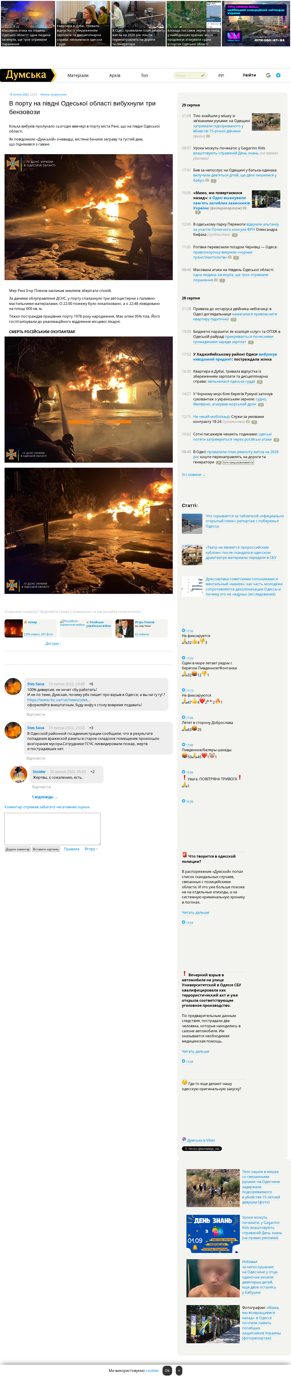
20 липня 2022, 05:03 (68, 771)
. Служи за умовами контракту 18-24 (228, 419)
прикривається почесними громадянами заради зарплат (233, 339)
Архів (114, 75)
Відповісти (36, 714)
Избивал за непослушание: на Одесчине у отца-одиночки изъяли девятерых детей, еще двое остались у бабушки (260, 1277)
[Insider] (18, 781)
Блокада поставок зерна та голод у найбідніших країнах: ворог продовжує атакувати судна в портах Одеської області (193, 37)
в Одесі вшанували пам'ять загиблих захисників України (221, 203)
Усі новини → (194, 474)
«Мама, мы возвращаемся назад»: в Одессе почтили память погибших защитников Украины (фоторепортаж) (261, 1323)
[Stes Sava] (13, 693)
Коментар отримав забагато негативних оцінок (47, 806)
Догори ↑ (53, 643)
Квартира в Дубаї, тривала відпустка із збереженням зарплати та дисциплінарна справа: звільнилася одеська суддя (79, 35)
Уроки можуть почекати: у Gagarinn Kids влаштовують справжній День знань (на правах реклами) (262, 1227)
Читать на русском (53, 94)
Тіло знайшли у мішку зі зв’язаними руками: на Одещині (221, 118)
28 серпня (191, 298)
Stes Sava (35, 683)
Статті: (190, 505)
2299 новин (32, 634)
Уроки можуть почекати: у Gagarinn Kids (229, 148)
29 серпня (191, 105)
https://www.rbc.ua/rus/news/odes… (59, 699)
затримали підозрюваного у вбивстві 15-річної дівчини (218, 128)
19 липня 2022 (19, 94)
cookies (152, 1370)
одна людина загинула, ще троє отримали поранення (230, 277)
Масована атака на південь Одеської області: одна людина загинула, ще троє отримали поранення (26, 37)
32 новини (142, 634)
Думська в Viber (201, 1140)
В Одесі (200, 451)
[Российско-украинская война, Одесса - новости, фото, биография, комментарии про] (72, 625)
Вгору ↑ (91, 848)
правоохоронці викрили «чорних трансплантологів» (222, 255)
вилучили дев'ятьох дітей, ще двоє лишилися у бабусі (234, 178)
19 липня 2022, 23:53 (67, 727)
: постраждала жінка (252, 359)
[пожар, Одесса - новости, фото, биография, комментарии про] (14, 636)
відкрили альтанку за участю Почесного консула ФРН (236, 227)
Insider (39, 771)
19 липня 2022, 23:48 (67, 683)
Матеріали (78, 75)
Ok (167, 1370)
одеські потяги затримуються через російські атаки (232, 437)
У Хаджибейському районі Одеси (226, 354)
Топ (144, 75)
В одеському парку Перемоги (219, 224)
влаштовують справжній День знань (226, 153)
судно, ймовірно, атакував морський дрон (230, 402)
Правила (71, 848)
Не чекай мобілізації (211, 416)
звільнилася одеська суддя (231, 381)
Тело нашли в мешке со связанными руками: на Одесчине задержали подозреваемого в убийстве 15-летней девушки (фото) (261, 1187)
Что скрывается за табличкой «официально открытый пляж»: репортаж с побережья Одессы (245, 521)
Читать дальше (195, 912)
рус (221, 74)
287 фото (47, 634)
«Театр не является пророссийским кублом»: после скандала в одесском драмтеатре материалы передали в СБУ (241, 552)
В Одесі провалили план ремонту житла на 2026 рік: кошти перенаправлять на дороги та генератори (138, 37)
